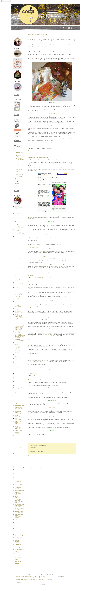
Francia (34, 574)
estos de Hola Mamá (45, 122)
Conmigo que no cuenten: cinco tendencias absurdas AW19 (20, 298)
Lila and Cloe (17, 305)
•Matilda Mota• (18, 561)
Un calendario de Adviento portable (38, 34)
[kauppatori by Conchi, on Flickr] (52, 416)
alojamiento (25, 577)
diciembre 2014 (19, 152)
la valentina (17, 469)
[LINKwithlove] (61, 576)
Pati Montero (17, 547)
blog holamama (17, 350)
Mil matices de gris (18, 354)
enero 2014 (18, 176)
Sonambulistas (17, 339)
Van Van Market (55, 335)
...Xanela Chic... (17, 450)
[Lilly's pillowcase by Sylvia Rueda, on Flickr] (52, 221)
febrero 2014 (18, 174)
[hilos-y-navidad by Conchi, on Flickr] (52, 272)
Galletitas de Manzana (19, 312)
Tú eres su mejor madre (19, 340)
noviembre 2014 (19, 154)
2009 (16, 185)
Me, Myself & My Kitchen (18, 478)
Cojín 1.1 (16, 545)
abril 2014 (18, 171)
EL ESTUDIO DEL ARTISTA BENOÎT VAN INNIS (19, 465)
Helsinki (38, 457)
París (24, 576)
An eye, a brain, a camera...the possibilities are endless (19, 501)
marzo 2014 (18, 173)
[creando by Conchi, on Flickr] (52, 300)
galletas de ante (18, 438)
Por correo (17, 468)
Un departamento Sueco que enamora (19, 337)
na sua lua (16, 287)
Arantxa (55, 345)
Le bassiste (17, 433)
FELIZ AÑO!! (17, 482)
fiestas (19, 579)
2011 (16, 181)
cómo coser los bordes (44, 239)
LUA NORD (17, 463)
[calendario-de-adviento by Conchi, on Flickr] (52, 49)
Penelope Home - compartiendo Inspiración (20, 335)
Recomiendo (48, 457)
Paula (59, 349)
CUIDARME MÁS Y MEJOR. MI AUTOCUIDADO (19, 261)
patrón (29, 239)
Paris (22, 576)
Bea (50, 349)
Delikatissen (17, 206)
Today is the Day (18, 365)
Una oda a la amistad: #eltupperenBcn (39, 282)
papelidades (17, 391)
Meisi (16, 253)
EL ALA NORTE (17, 554)
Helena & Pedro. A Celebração (18, 389)
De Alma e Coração (18, 387)
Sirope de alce (17, 308)
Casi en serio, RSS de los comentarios (19, 230)
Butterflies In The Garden (18, 412)
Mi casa (16, 520)
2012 (16, 180)
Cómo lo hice (17, 254)
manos (48, 152)
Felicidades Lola (18, 529)
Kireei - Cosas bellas (18, 272)
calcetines (44, 116)
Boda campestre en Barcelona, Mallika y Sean (19, 506)
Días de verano (17, 497)
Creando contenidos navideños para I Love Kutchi (19, 239)
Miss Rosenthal (18, 528)
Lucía (68, 344)
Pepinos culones (18, 419)
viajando (38, 579)
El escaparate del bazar (19, 484)
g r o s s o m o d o (18, 531)
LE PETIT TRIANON (18, 481)
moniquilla (17, 374)
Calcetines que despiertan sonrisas (38, 157)
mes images (17, 432)
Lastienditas (17, 402)
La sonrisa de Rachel (18, 413)
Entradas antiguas (72, 462)
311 (15, 532)
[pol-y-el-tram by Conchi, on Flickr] (52, 400)
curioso (16, 523)
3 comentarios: (32, 455)
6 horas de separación (19, 511)
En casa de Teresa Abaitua (19, 280)
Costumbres (18, 574)
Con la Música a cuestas (19, 549)
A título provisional (18, 544)
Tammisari (17, 577)
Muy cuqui (17, 446)
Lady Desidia (17, 362)
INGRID (16, 436)
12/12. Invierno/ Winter (19, 512)
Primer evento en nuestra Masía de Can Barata (19, 303)
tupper (33, 375)
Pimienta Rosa (17, 492)
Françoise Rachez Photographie (18, 552)
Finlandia (34, 457)
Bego (45, 360)
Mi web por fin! (17, 416)
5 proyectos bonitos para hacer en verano (19, 219)
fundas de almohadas (33, 217)
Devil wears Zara (18, 296)
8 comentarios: (32, 275)
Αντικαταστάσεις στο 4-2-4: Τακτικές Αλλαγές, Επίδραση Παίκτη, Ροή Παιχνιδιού (19, 226)
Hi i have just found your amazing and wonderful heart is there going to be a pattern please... (19, 370)
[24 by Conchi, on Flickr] (52, 143)
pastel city (17, 542)
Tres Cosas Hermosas (19, 282)
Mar (15, 400)
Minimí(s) (16, 538)
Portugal (27, 576)
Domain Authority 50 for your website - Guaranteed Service (19, 284)
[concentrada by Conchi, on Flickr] (52, 356)
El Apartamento (18, 487)
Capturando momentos (19, 508)
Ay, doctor (17, 309)
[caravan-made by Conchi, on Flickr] (32, 339)
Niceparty (16, 217)
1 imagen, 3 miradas (18, 537)
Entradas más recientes (32, 462)
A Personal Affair (18, 386)
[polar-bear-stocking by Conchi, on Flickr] (33, 247)
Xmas (51, 277)
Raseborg (30, 576)
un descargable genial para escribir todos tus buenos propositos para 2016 (19, 244)
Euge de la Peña (18, 311)
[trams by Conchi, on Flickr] (52, 430)
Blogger (49, 588)
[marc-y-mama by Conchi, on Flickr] (52, 318)
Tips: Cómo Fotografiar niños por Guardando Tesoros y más (19, 443)
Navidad (51, 152)
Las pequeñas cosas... (19, 485)
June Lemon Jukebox (18, 397)
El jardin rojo (17, 263)
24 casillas (65, 51)
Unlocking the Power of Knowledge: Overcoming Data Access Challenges (19, 250)
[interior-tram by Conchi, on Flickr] (52, 407)
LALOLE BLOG (17, 458)
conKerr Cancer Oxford (43, 216)
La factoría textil (18, 534)
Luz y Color (17, 559)
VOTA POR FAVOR (18, 306)
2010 (16, 183)
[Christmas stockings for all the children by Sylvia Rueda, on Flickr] (52, 256)
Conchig (54, 102)
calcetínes (34, 277)
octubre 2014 (19, 167)
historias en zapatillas (19, 439)
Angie (44, 319)
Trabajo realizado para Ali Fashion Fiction (19, 471)
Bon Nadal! (17, 403)
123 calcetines (42, 251)
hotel (25, 579)
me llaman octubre (18, 430)
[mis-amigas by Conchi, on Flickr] (52, 369)
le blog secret (17, 519)
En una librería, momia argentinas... (19, 356)
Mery (40, 358)
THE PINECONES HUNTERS (19, 488)
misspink (16, 415)
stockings (47, 277)
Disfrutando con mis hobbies (19, 422)
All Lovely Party (18, 221)
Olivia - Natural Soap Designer (19, 515)
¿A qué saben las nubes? (19, 267)
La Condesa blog (18, 499)
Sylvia (57, 159)
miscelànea (17, 381)
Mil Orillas (17, 314)
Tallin (44, 576)
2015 (16, 149)
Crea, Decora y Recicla (48, 334)
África (43, 579)
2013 (16, 178)
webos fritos (17, 256)
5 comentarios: (32, 150)
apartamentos (30, 577)
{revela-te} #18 (17, 509)
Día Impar (16, 496)
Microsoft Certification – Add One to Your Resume (19, 294)
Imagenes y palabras (18, 454)
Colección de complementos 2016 (18, 375)
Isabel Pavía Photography (19, 490)
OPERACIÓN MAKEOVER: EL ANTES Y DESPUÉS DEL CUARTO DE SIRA (19, 460)
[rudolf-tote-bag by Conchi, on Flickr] (52, 113)
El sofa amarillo (17, 346)
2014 (16, 150)
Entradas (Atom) (36, 464)
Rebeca (29, 345)
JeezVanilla (17, 563)
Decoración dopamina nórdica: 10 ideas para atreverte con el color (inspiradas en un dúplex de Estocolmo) (19, 209)
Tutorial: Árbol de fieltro (19, 535)
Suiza (41, 576)
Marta (66, 350)
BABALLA (16, 473)
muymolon (17, 241)
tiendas (30, 579)
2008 (16, 186)
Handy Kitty (17, 367)
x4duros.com (17, 441)
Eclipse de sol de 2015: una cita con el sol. (19, 451)
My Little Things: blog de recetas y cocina (19, 214)
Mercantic (34, 335)
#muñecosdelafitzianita (19, 360)
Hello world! (17, 222)
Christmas (39, 277)
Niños (20, 576)
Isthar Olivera (17, 364)
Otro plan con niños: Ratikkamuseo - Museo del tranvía (44, 380)
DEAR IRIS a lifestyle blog (19, 435)
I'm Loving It (17, 426)
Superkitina (17, 236)
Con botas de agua (18, 279)
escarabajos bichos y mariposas (19, 259)
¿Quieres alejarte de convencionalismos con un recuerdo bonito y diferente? (20, 394)
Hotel (47, 333)
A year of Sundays (18, 557)
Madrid (17, 576)
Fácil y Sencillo (17, 555)
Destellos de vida (18, 301)
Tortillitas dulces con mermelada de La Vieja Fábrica (19, 408)
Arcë (15, 479)
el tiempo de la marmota (19, 342)
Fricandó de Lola (18, 215)
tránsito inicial (17, 565)
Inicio (53, 462)
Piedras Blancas (17, 331)
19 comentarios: (33, 373)
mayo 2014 (18, 169)
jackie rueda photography (17, 541)
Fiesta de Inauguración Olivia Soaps (19, 517)
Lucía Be (16, 418)
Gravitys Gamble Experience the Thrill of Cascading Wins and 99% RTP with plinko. (19, 233)
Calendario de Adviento (41, 152)
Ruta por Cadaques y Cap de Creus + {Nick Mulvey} (19, 379)
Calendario (34, 152)
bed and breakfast (37, 577)
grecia (22, 579)
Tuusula (21, 577)
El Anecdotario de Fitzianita (18, 359)
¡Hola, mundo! (17, 257)
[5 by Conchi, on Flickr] (52, 125)
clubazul (16, 522)
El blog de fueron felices (19, 504)
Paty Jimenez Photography (17, 292)
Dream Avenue (17, 248)
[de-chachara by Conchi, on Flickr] (52, 329)
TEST (15, 273)
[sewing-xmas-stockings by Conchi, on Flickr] (52, 235)
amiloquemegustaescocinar (19, 406)
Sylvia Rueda (53, 258)
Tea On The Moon (18, 378)
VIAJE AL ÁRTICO (18, 398)
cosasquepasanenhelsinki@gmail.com (49, 266)
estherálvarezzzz (18, 467)
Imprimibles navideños (19, 363)
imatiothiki (17, 224)
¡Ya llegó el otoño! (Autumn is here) (18, 428)
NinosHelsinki (43, 457)
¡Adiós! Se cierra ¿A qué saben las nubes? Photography (19, 270)
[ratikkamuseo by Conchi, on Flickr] (52, 388)
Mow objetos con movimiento (18, 525)
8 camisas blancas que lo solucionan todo (19, 277)
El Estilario (17, 275)
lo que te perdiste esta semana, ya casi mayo (19, 475)
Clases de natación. (18, 332)
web (30, 449)
